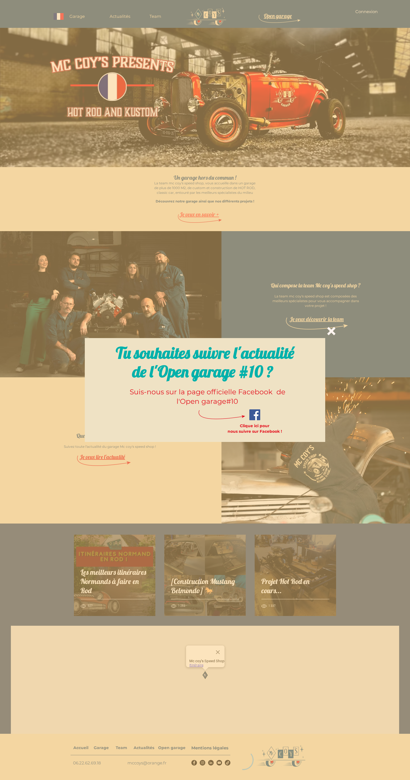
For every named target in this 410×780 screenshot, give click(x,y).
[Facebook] (254, 414)
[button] (331, 331)
